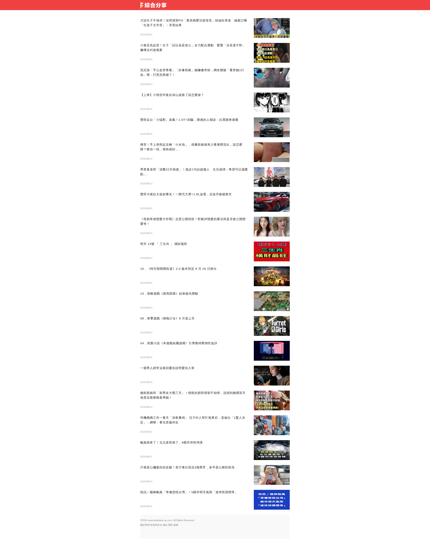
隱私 (170, 525)
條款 (165, 525)
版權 (176, 525)
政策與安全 (156, 525)
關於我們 (145, 525)
